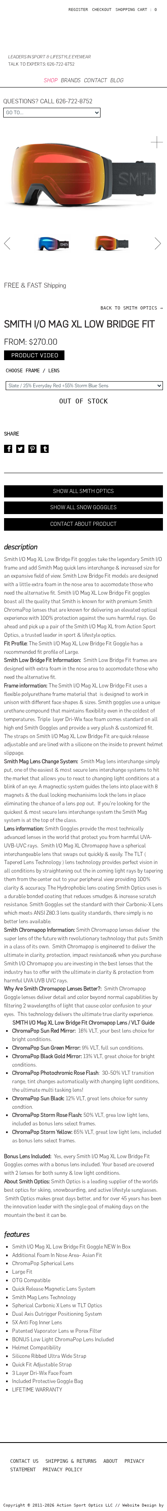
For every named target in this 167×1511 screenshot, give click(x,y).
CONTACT (95, 80)
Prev (8, 243)
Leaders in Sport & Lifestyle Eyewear (49, 57)
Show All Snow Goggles (83, 507)
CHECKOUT (101, 9)
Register (78, 9)
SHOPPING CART (131, 9)
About (110, 1461)
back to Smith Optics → (132, 308)
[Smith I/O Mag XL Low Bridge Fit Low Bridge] (52, 243)
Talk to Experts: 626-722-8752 (41, 64)
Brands (71, 80)
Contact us (24, 1461)
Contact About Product (83, 524)
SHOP (51, 80)
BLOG (116, 80)
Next (159, 243)
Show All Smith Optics (83, 491)
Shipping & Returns (70, 1461)
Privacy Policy (62, 1470)
